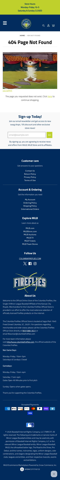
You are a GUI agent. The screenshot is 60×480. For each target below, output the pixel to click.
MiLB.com (30, 228)
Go (49, 135)
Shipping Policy (30, 206)
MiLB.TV (30, 237)
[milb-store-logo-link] (30, 428)
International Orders (30, 209)
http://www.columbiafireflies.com (20, 341)
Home (22, 35)
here (50, 96)
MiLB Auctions (30, 234)
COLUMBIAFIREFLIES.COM (30, 258)
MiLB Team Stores (30, 244)
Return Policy (30, 174)
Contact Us (30, 171)
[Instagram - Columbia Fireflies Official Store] (35, 263)
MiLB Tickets (30, 241)
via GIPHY (7, 90)
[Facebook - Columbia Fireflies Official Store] (30, 263)
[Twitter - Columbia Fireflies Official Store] (25, 263)
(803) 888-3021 (29, 330)
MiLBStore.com (30, 231)
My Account (30, 199)
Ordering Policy (30, 203)
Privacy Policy (30, 177)
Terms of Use (30, 180)
